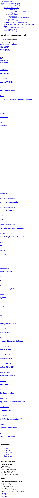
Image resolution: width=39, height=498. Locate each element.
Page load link (5, 493)
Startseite (3, 39)
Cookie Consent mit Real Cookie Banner (12, 495)
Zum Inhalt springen (6, 1)
